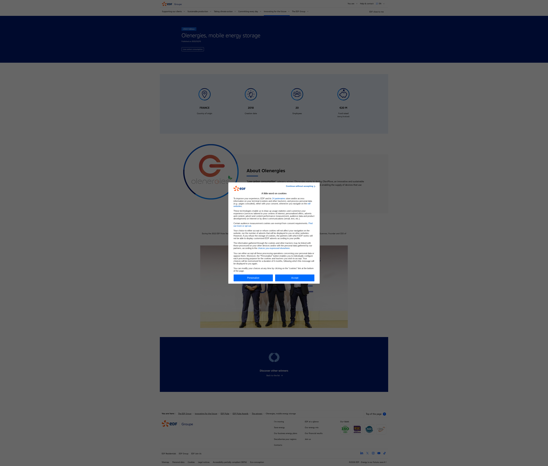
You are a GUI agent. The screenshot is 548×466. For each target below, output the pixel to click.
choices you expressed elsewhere (274, 248)
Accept (294, 278)
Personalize (253, 278)
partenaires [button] (278, 198)
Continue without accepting (299, 186)
